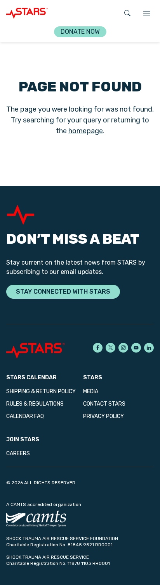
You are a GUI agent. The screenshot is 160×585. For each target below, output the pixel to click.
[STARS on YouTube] (136, 348)
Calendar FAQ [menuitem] (25, 416)
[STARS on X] (110, 348)
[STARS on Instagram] (123, 348)
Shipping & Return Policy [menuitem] (41, 391)
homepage (85, 131)
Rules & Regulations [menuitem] (35, 404)
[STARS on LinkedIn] (149, 348)
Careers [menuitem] (18, 453)
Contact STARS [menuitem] (104, 404)
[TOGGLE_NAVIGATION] (147, 13)
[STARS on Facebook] (98, 348)
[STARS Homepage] (43, 350)
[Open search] (127, 13)
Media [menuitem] (90, 391)
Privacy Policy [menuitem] (103, 416)
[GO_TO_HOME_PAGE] (27, 13)
